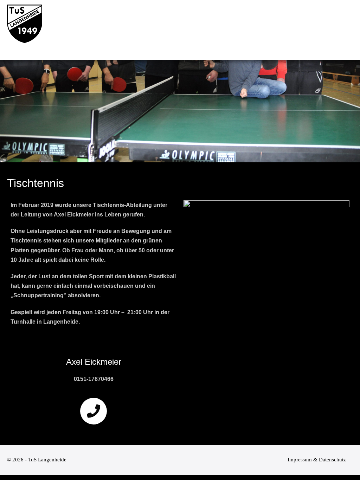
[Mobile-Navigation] (349, 30)
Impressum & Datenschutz (317, 459)
